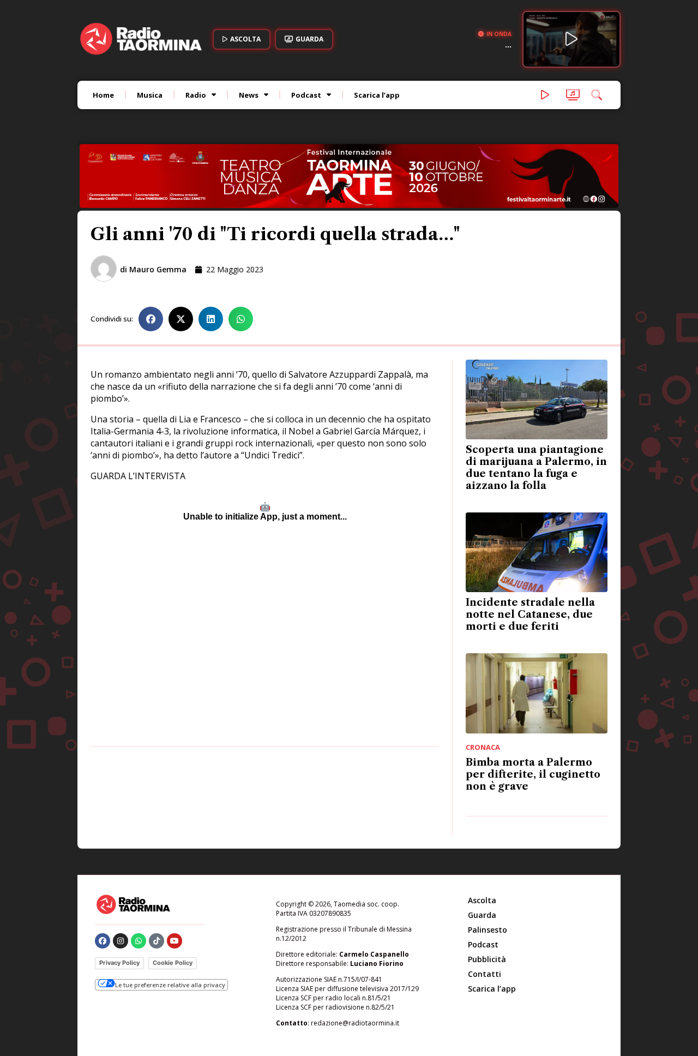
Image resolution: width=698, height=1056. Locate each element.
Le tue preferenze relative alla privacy (170, 928)
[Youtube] (174, 884)
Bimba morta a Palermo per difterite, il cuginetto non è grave (533, 718)
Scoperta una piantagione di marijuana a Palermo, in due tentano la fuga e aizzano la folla (536, 411)
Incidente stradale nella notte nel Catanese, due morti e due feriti (530, 558)
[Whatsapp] (138, 884)
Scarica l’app (377, 95)
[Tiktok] (156, 884)
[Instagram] (120, 884)
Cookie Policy (172, 906)
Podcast (306, 95)
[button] (151, 262)
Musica (150, 95)
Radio (195, 95)
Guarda (482, 858)
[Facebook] (102, 884)
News (248, 95)
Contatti (484, 917)
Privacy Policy (119, 906)
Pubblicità (487, 902)
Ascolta (482, 843)
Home (103, 95)
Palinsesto (487, 873)
